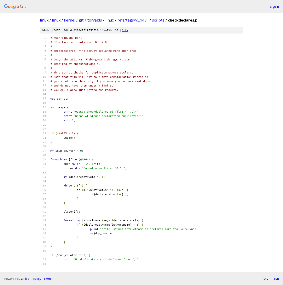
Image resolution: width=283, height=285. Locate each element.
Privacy (36, 279)
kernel (69, 20)
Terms (48, 279)
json (275, 278)
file (125, 30)
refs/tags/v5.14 (130, 20)
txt (265, 278)
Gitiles (25, 279)
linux (44, 20)
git (81, 20)
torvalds (94, 20)
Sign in (274, 6)
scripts (158, 20)
